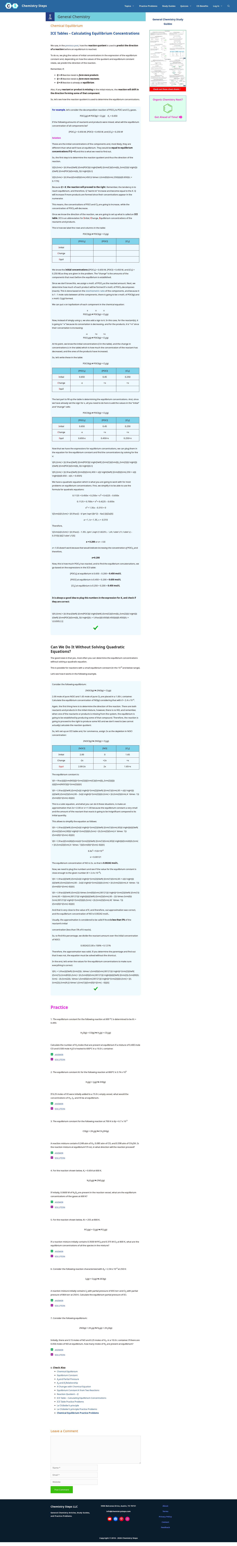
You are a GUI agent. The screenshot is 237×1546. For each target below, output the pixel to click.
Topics (128, 6)
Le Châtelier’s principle (68, 1405)
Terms (165, 1511)
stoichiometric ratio (95, 290)
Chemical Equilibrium (67, 1371)
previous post (72, 45)
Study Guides (168, 6)
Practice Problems (148, 6)
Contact (165, 1522)
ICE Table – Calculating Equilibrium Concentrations (81, 1397)
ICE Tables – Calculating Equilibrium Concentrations (95, 33)
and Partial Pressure (68, 1379)
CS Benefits (202, 6)
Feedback (165, 1527)
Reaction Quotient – (67, 1394)
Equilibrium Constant (67, 1375)
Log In (216, 6)
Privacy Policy (165, 1516)
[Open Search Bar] (228, 6)
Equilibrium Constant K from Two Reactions (78, 1390)
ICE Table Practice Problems (70, 1401)
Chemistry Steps (34, 6)
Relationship (72, 1382)
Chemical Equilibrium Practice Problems (78, 1413)
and (61, 1382)
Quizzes (184, 6)
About (165, 1506)
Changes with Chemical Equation (75, 1386)
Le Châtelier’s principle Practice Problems (77, 1409)
